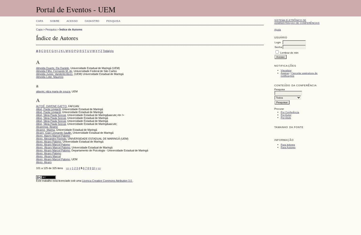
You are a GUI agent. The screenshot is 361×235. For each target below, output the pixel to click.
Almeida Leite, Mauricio (49, 76)
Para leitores (288, 144)
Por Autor (286, 115)
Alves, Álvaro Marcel (48, 156)
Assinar (285, 73)
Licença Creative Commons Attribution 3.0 (107, 180)
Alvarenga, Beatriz (47, 126)
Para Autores (288, 147)
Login (278, 42)
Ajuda (277, 29)
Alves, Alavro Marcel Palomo (53, 135)
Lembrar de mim (289, 52)
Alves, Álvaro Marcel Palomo (53, 147)
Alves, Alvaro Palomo (48, 141)
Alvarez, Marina (45, 129)
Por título (286, 117)
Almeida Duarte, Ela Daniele (52, 68)
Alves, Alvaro (44, 162)
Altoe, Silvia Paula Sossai (51, 118)
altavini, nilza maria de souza (53, 91)
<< (67, 168)
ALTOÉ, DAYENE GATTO (51, 106)
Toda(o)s (108, 50)
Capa (39, 21)
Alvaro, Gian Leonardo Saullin (53, 132)
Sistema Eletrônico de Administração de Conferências (296, 21)
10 (93, 168)
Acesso (72, 21)
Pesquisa (113, 21)
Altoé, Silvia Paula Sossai (51, 115)
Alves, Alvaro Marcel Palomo (53, 144)
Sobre (55, 21)
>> (99, 168)
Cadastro (92, 21)
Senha (278, 47)
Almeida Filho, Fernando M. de (54, 71)
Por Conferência (290, 112)
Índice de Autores (70, 29)
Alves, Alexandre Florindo (51, 138)
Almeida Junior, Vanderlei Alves (54, 74)
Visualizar (286, 70)
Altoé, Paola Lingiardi (48, 109)
